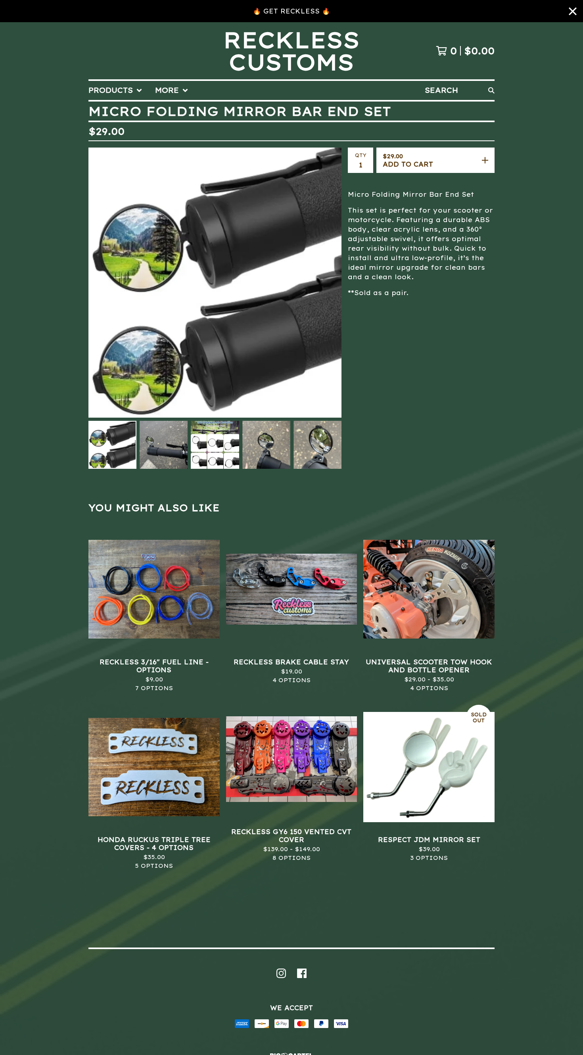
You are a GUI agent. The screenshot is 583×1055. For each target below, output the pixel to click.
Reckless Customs (291, 51)
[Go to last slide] (99, 282)
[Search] (491, 90)
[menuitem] (115, 90)
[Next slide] (330, 282)
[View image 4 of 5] (266, 445)
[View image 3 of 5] (215, 445)
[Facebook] (301, 973)
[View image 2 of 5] (164, 445)
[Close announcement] (573, 11)
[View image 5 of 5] (317, 445)
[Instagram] (281, 973)
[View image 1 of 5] (112, 445)
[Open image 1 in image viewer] (214, 283)
